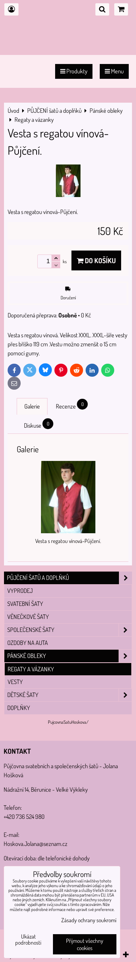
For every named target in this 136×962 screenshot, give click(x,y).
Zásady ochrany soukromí (88, 920)
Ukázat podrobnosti (28, 939)
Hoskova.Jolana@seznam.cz (35, 843)
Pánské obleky (26, 655)
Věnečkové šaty (28, 616)
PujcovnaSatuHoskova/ (68, 722)
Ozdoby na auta (27, 642)
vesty (15, 681)
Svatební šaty (25, 603)
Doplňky (18, 707)
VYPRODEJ (20, 590)
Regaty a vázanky (31, 669)
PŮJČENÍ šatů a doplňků (38, 577)
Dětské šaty (22, 694)
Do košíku (99, 260)
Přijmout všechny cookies (84, 944)
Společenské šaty (30, 629)
